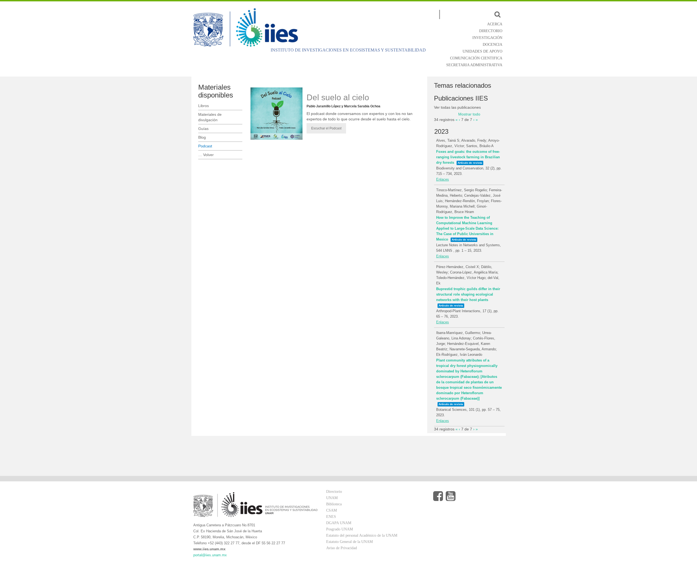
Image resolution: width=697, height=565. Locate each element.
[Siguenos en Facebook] (438, 496)
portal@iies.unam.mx (210, 555)
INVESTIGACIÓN (487, 38)
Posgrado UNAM (339, 529)
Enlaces (442, 179)
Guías (203, 128)
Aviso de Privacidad (341, 548)
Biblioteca (334, 504)
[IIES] (247, 27)
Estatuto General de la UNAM (349, 542)
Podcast (205, 146)
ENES (331, 517)
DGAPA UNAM (338, 523)
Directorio (334, 492)
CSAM (331, 510)
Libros (203, 106)
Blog (202, 137)
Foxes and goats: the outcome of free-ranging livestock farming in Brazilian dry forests (468, 157)
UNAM (332, 498)
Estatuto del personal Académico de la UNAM (361, 535)
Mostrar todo (469, 114)
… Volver (206, 155)
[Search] (497, 14)
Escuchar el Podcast (326, 128)
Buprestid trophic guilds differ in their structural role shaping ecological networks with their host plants (468, 294)
